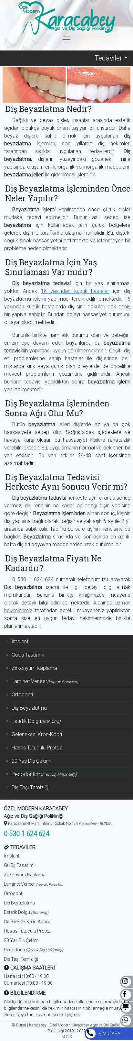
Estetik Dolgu (36, 721)
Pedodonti (44, 774)
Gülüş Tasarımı (28, 655)
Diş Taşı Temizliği (30, 787)
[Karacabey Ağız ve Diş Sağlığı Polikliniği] (66, 18)
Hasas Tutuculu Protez (37, 748)
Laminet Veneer (45, 681)
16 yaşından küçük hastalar (75, 291)
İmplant (20, 641)
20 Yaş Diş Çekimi (31, 761)
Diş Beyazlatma (29, 708)
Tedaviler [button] (108, 58)
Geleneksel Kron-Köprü (38, 734)
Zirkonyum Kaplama (34, 668)
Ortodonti (22, 695)
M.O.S (66, 1037)
